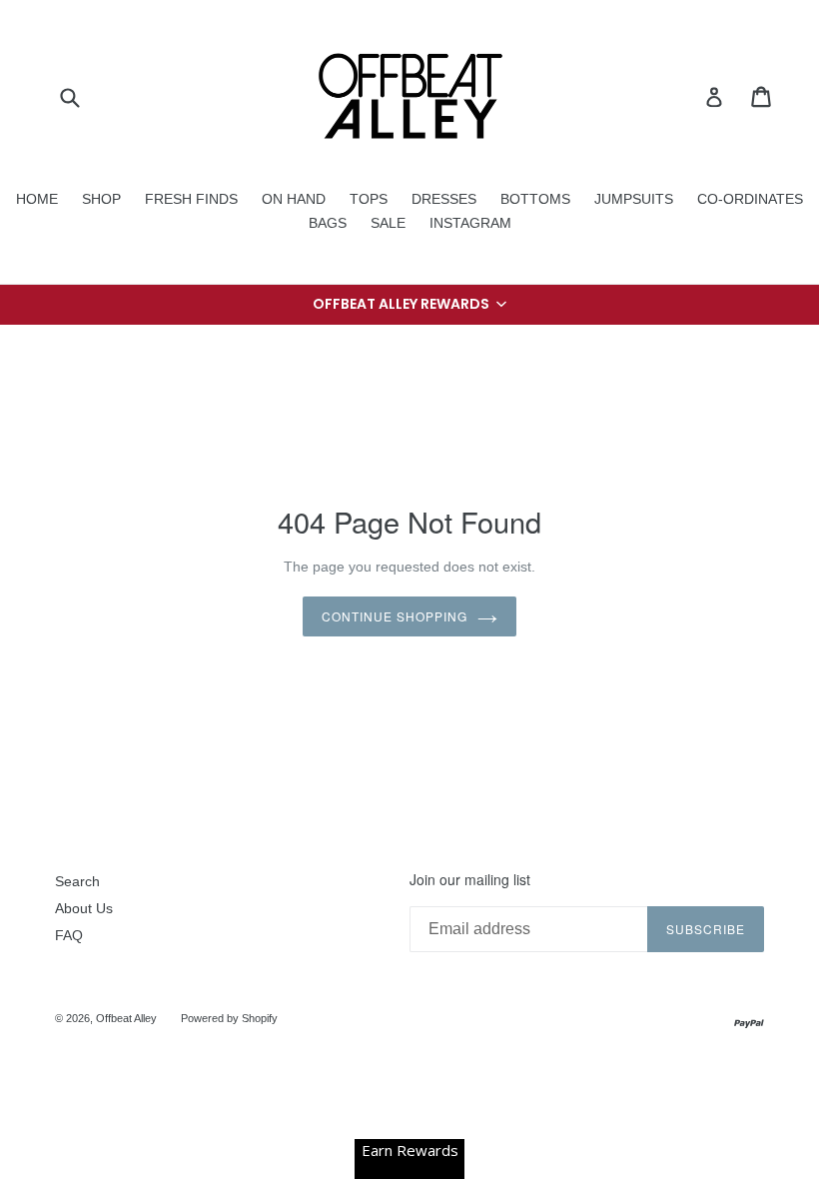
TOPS (369, 199)
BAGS (328, 223)
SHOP (101, 199)
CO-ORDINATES (750, 199)
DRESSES (443, 199)
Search (77, 881)
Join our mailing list (470, 879)
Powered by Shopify (229, 1018)
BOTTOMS (535, 199)
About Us (84, 908)
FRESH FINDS (191, 199)
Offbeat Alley (126, 1018)
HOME (37, 199)
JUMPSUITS (633, 199)
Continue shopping (394, 615)
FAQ (69, 935)
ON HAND (294, 199)
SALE (388, 223)
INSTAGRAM (470, 223)
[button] (409, 305)
